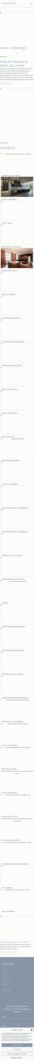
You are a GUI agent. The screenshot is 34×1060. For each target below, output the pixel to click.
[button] (31, 1030)
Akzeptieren (17, 1045)
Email (4, 1026)
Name (4, 1016)
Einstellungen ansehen (17, 1054)
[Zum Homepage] (8, 3)
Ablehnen (17, 1049)
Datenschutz (13, 1057)
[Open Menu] (31, 3)
